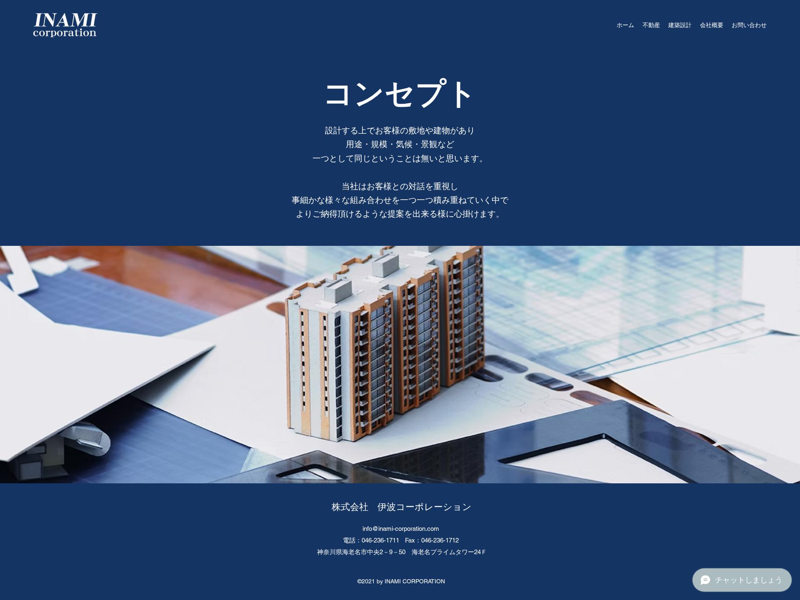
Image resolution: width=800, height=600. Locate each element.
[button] (651, 25)
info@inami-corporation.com (400, 528)
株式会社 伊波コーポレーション (402, 507)
